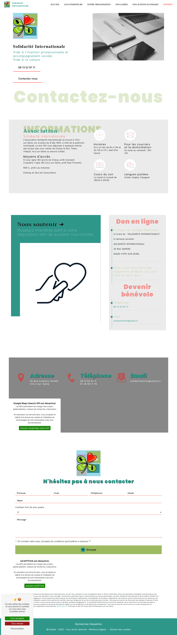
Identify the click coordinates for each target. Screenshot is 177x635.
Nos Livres (121, 4)
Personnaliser (17, 628)
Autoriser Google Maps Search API (34, 428)
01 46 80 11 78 (88, 383)
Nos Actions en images (145, 4)
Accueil (55, 4)
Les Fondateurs (73, 4)
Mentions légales (97, 629)
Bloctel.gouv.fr (62, 606)
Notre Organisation (99, 4)
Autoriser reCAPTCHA (35, 586)
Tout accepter (17, 618)
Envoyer (91, 549)
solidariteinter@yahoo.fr (126, 320)
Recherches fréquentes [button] (88, 624)
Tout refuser (17, 623)
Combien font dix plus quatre (29, 507)
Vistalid (52, 629)
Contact (168, 4)
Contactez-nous (27, 78)
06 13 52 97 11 (26, 67)
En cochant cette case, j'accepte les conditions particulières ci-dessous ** (54, 541)
